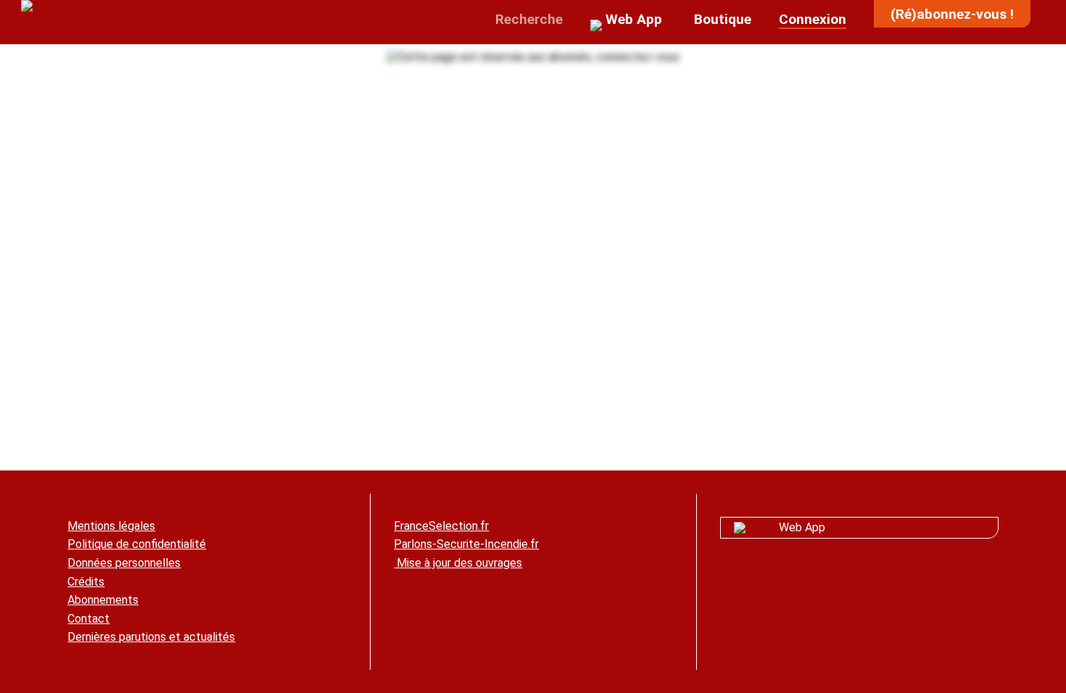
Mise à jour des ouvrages (458, 563)
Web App (802, 527)
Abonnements (103, 600)
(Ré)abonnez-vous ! (952, 14)
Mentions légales (111, 526)
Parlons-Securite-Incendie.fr (466, 544)
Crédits (85, 582)
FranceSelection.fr (441, 526)
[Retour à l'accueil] (77, 7)
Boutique (720, 19)
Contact (88, 619)
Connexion (812, 19)
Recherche (527, 19)
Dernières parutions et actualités (151, 637)
